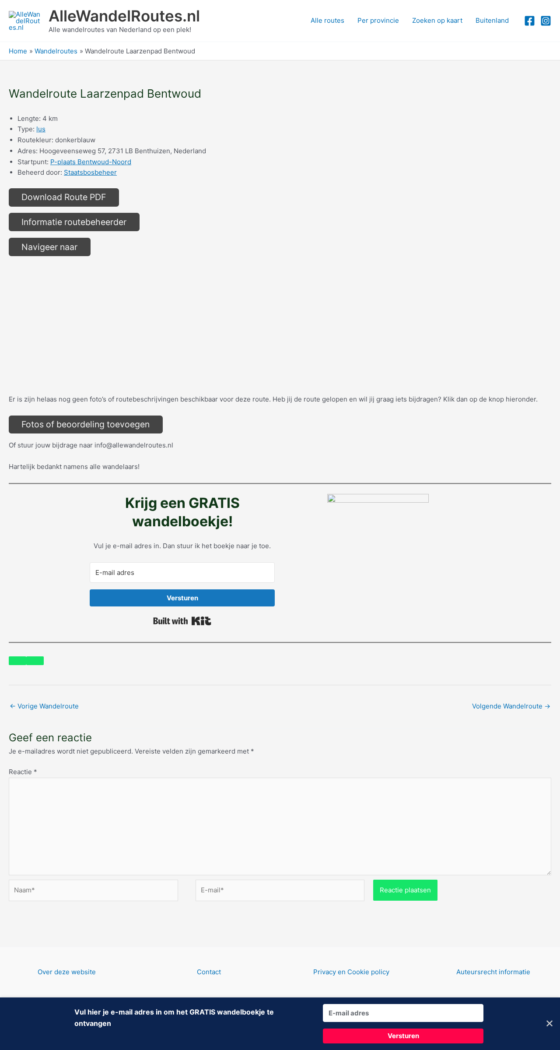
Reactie (23, 772)
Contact (209, 972)
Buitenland (492, 20)
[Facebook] (529, 20)
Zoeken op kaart (437, 20)
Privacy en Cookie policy (351, 972)
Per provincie (378, 20)
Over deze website (67, 972)
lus (41, 129)
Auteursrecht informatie (493, 972)
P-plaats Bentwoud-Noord (90, 162)
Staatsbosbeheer (90, 172)
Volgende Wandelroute (511, 706)
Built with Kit (182, 621)
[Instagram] (545, 20)
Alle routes (327, 20)
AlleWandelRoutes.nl (124, 16)
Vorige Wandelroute (44, 706)
